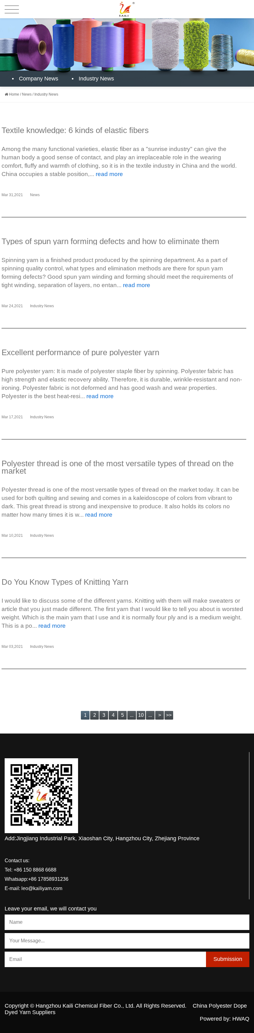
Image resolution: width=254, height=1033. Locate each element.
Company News (38, 78)
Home (14, 94)
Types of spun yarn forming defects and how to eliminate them (110, 241)
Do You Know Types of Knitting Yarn (65, 582)
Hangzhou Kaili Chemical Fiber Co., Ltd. (85, 1006)
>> (169, 715)
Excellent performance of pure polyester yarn (80, 352)
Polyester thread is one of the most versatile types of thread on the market (118, 467)
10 (141, 715)
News (27, 94)
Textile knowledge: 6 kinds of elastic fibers (75, 130)
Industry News (96, 78)
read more (109, 174)
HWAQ (240, 1019)
